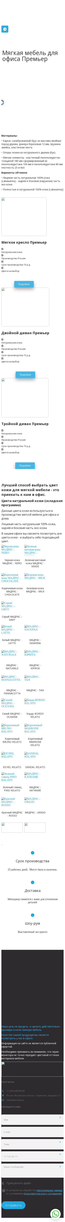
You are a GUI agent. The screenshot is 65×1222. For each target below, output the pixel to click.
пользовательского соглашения (43, 1193)
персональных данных (50, 1190)
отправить (13, 1205)
